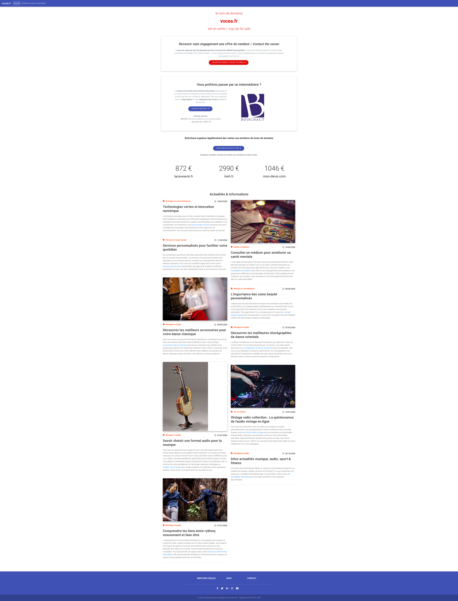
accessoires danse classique (175, 345)
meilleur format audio (172, 467)
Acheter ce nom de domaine (34, 3)
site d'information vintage (253, 432)
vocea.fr (229, 21)
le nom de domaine (229, 13)
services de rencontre (172, 266)
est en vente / (229, 29)
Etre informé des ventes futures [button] (227, 148)
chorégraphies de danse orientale (257, 348)
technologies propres (201, 225)
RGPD (229, 578)
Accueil (17, 3)
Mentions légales (206, 578)
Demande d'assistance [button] (199, 108)
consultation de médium (241, 270)
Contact (251, 578)
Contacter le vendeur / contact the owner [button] (227, 62)
